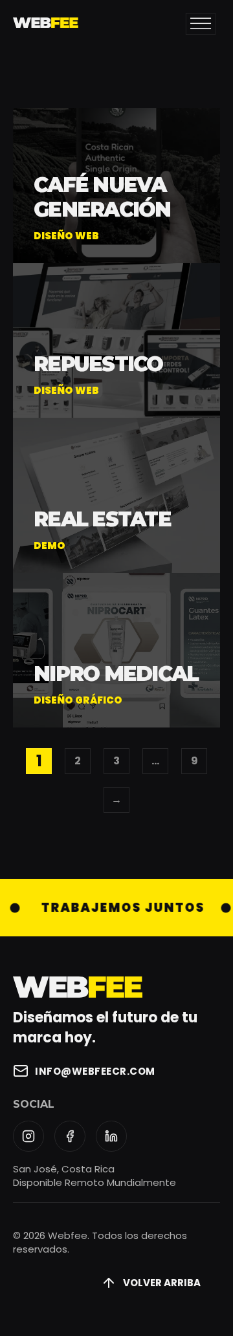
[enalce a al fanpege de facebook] (69, 1136)
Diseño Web (66, 235)
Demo (49, 545)
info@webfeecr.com (95, 1071)
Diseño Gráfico (78, 700)
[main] (45, 24)
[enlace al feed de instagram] (28, 1136)
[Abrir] (201, 24)
